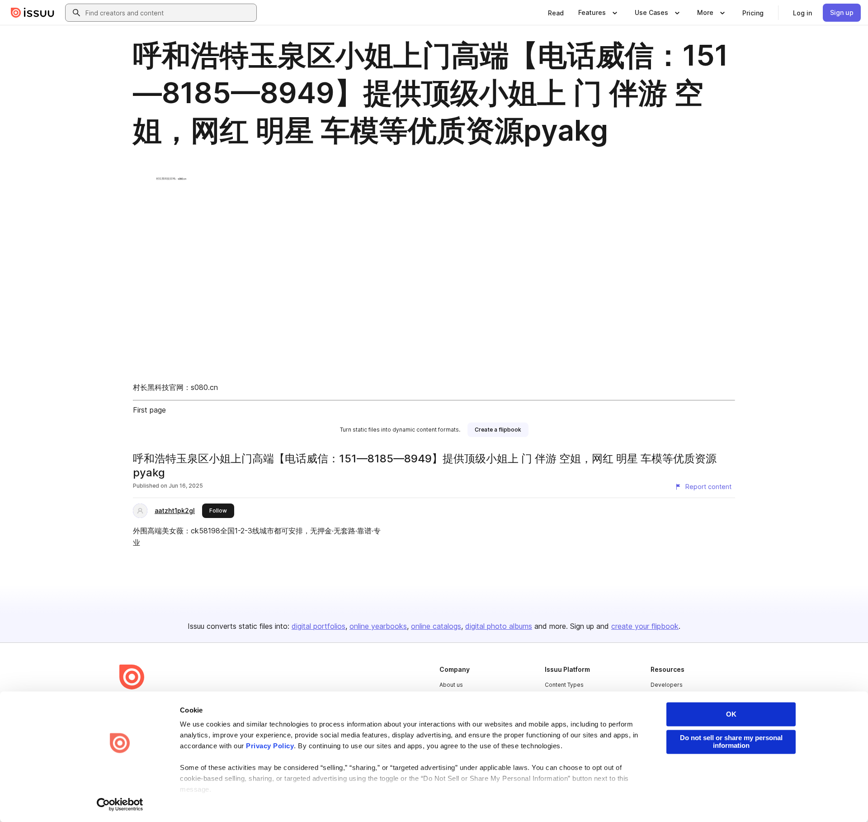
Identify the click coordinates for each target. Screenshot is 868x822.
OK (731, 714)
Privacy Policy (270, 746)
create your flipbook (645, 626)
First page (149, 409)
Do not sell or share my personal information (731, 741)
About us (451, 684)
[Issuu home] (32, 13)
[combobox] (169, 12)
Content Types (564, 684)
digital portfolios (318, 626)
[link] (556, 13)
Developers (667, 684)
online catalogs (436, 626)
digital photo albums (498, 626)
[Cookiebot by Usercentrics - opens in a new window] (120, 804)
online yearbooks (378, 626)
